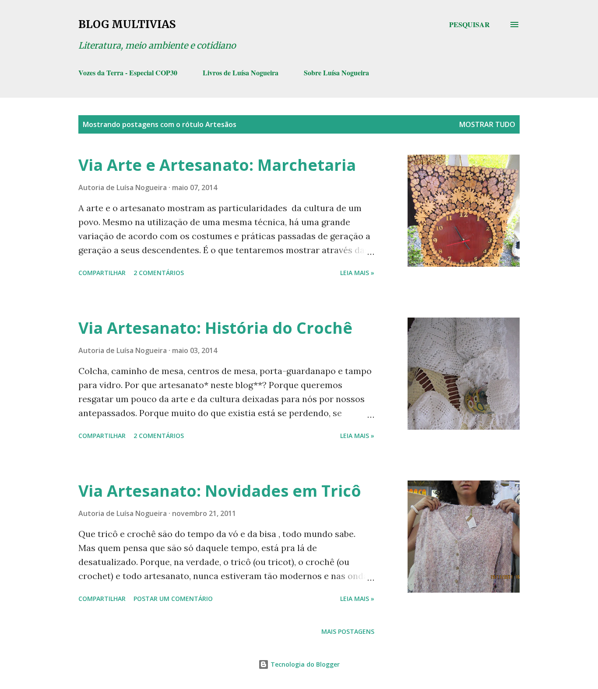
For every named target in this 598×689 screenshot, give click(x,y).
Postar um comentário (173, 598)
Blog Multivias (127, 24)
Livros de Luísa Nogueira (240, 72)
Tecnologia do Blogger (304, 664)
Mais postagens (347, 631)
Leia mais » (357, 273)
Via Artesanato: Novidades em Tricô (219, 491)
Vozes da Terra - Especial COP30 (127, 72)
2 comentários (159, 273)
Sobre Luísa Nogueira (336, 72)
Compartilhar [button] (102, 273)
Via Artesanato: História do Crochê (215, 328)
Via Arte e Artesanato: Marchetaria (217, 165)
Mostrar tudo (487, 124)
